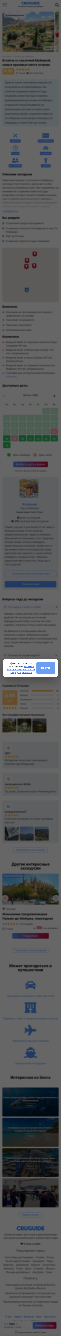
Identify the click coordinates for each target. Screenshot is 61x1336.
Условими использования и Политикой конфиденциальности (21, 669)
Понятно (45, 668)
